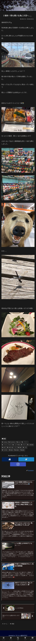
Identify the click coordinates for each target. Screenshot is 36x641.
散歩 (12, 450)
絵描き (17, 450)
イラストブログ (7, 444)
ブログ (24, 444)
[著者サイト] (10, 459)
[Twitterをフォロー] (26, 459)
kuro (19, 442)
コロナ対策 (17, 444)
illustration (12, 442)
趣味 (23, 450)
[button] (32, 342)
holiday (5, 442)
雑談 (5, 438)
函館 (20, 447)
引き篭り (5, 450)
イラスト (25, 442)
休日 (4, 447)
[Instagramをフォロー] (18, 464)
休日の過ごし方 (12, 447)
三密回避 (31, 444)
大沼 (25, 447)
